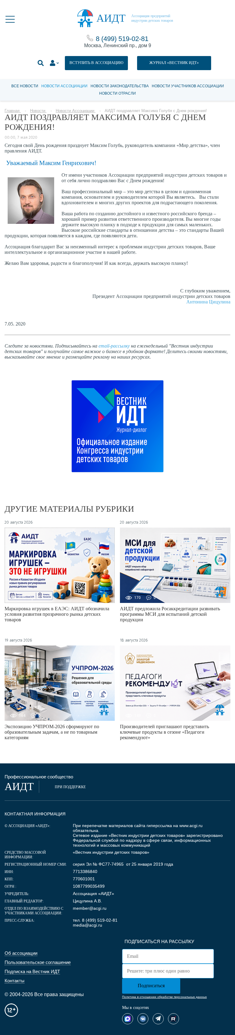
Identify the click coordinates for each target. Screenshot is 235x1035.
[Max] (127, 1018)
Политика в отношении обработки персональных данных (164, 997)
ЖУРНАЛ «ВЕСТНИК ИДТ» (174, 62)
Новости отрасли (117, 93)
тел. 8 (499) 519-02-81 (95, 920)
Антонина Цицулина (208, 301)
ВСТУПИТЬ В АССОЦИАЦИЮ (96, 62)
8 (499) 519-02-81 (122, 39)
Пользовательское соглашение (38, 962)
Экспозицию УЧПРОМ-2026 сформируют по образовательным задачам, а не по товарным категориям (52, 732)
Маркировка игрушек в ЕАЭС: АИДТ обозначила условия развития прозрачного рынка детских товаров (57, 614)
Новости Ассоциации (64, 86)
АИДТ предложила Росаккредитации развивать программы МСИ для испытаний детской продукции (170, 614)
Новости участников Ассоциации (188, 86)
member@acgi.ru (89, 908)
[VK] (142, 1018)
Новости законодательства (120, 86)
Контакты (14, 980)
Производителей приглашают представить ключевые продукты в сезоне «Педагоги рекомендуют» (164, 732)
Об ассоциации (21, 953)
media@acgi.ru (87, 925)
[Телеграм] (158, 1018)
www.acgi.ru (191, 825)
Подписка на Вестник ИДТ (32, 971)
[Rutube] (173, 1018)
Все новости (24, 86)
